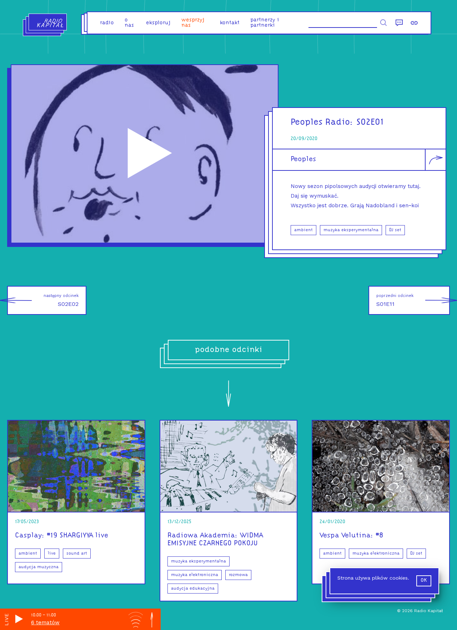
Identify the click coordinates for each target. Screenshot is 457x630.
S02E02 (61, 300)
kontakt (230, 23)
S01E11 (394, 300)
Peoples (303, 159)
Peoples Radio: (322, 122)
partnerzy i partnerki (264, 23)
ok (424, 580)
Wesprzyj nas (193, 23)
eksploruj (158, 23)
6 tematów (45, 622)
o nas (129, 23)
